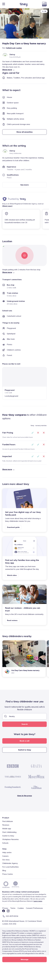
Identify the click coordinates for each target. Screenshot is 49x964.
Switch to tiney (24, 750)
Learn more (38, 901)
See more (24, 185)
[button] (24, 69)
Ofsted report (7, 206)
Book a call (24, 741)
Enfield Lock (10, 48)
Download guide (13, 527)
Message (24, 959)
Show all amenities (24, 132)
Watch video (12, 575)
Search (25, 724)
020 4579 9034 (12, 916)
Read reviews (12, 620)
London (19, 48)
